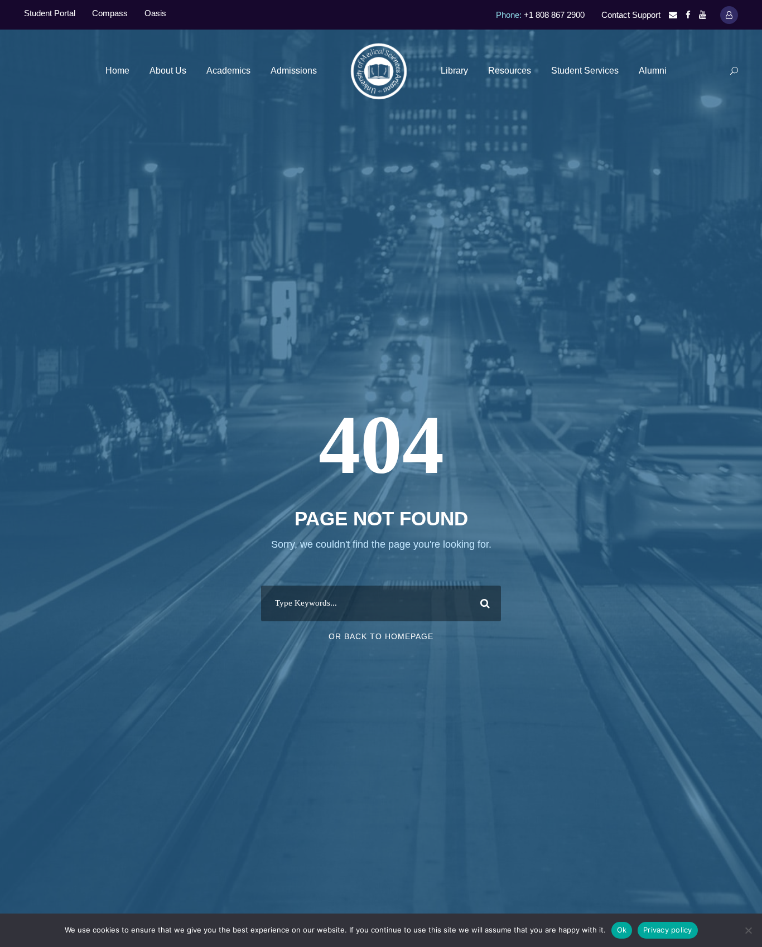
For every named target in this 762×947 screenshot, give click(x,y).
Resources (509, 70)
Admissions (294, 70)
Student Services (585, 70)
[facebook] (688, 15)
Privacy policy (667, 929)
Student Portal (49, 13)
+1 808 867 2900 (554, 15)
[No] (748, 930)
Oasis (155, 13)
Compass (110, 13)
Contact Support (630, 15)
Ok (622, 929)
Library (454, 70)
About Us (167, 70)
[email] (673, 15)
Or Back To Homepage (381, 636)
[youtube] (702, 15)
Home (117, 70)
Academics (228, 70)
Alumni (653, 70)
